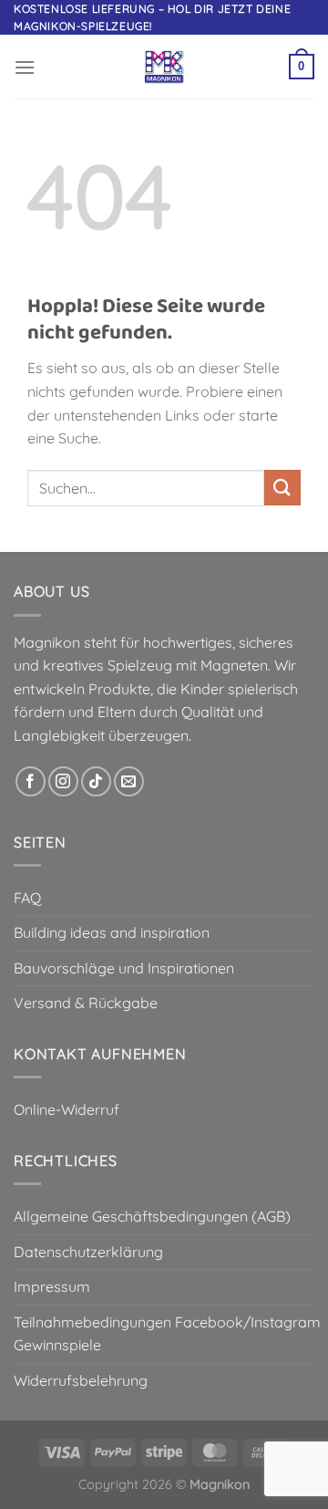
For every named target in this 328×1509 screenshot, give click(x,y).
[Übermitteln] (282, 487)
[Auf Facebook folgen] (30, 781)
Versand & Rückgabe (86, 1003)
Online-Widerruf (66, 1109)
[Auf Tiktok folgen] (96, 781)
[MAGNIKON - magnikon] (164, 67)
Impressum (52, 1286)
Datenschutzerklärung (88, 1252)
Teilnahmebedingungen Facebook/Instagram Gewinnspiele (167, 1334)
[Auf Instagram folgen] (63, 781)
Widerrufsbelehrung (81, 1380)
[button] (25, 67)
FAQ (27, 898)
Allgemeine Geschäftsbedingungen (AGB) (152, 1216)
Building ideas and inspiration (112, 932)
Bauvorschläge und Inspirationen (124, 968)
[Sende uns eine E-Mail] (129, 781)
